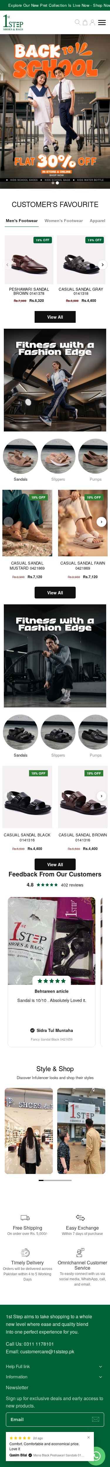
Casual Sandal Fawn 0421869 (82, 565)
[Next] (103, 265)
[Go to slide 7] (69, 1180)
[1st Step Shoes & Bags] (55, 111)
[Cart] (85, 22)
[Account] (92, 22)
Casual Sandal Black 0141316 (27, 837)
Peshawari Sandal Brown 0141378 (29, 291)
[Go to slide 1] (41, 1180)
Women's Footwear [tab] (64, 220)
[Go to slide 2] (45, 1180)
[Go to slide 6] (64, 1180)
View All (55, 317)
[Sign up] (95, 1419)
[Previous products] (8, 522)
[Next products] (101, 522)
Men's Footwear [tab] (22, 220)
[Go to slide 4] (55, 1180)
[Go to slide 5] (59, 1180)
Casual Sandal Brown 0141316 (83, 837)
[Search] (78, 22)
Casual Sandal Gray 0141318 (81, 291)
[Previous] (7, 265)
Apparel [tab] (97, 220)
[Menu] (102, 22)
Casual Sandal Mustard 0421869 (27, 565)
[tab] (52, 182)
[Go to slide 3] (50, 1180)
